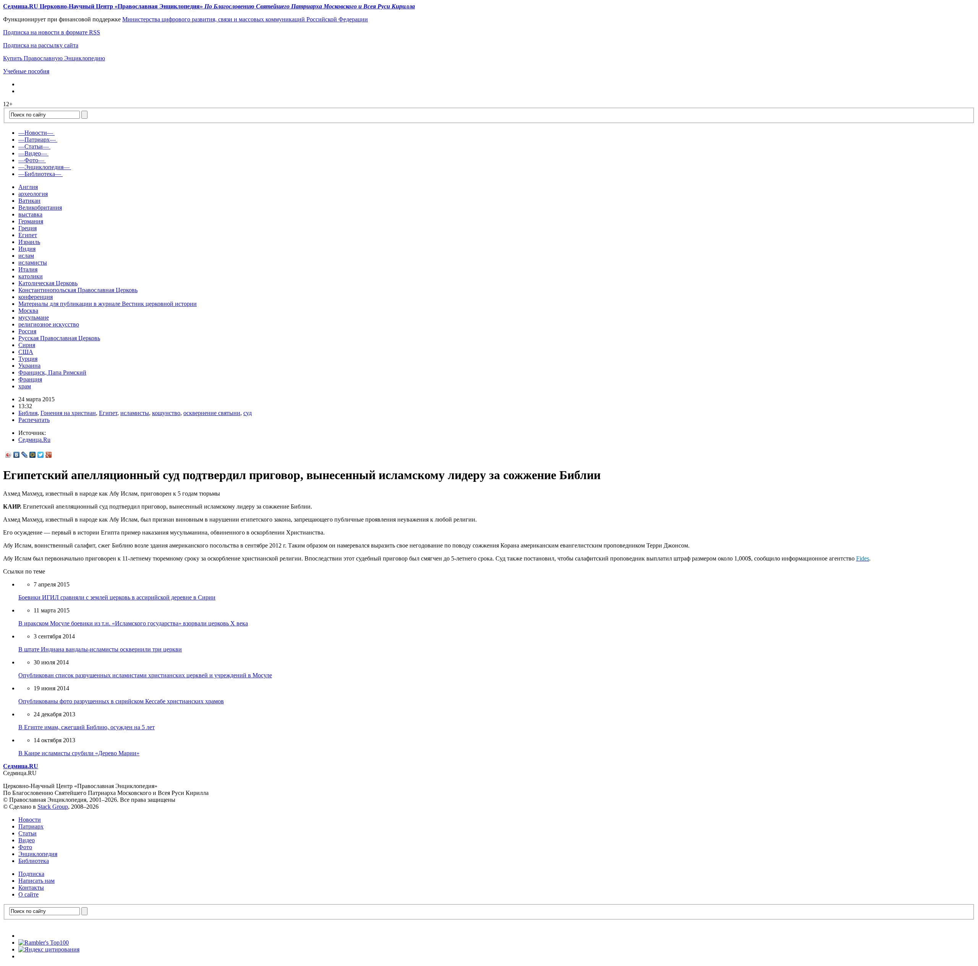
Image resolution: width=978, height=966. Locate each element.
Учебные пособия (26, 71)
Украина (29, 365)
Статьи (27, 833)
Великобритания (40, 207)
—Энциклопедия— (44, 167)
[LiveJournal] (25, 455)
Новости (29, 819)
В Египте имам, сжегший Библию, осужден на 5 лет (86, 727)
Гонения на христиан (68, 413)
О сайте (28, 894)
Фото (25, 847)
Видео (26, 840)
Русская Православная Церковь (59, 338)
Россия (27, 331)
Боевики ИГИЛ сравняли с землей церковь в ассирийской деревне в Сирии (116, 597)
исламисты (32, 262)
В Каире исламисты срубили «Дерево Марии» (78, 753)
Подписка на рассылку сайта (40, 45)
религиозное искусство (48, 324)
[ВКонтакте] (17, 455)
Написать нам (36, 880)
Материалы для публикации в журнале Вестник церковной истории (107, 303)
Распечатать (34, 420)
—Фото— (31, 160)
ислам (26, 255)
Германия (30, 221)
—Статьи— (33, 146)
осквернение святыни (211, 413)
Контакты (31, 887)
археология (33, 194)
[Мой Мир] (33, 455)
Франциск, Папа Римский (52, 372)
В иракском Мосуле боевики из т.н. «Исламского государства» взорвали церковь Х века (133, 623)
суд (247, 413)
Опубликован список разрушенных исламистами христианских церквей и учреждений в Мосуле (145, 675)
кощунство (166, 413)
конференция (35, 297)
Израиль (29, 242)
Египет (27, 235)
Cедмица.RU (20, 766)
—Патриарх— (37, 139)
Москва (28, 310)
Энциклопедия (37, 854)
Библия (27, 413)
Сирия (26, 345)
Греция (27, 228)
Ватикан (29, 200)
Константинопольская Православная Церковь (78, 290)
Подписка (31, 874)
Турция (27, 358)
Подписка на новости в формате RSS (51, 32)
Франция (30, 379)
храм (24, 386)
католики (30, 276)
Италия (27, 269)
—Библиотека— (39, 174)
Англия (28, 187)
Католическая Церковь (48, 283)
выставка (30, 214)
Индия (27, 249)
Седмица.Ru (34, 439)
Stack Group (52, 806)
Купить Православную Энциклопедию (54, 58)
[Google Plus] (49, 455)
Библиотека (33, 861)
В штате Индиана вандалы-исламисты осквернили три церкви (100, 649)
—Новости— (35, 132)
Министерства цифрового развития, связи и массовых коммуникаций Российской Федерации (245, 19)
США (25, 352)
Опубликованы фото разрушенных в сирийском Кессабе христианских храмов (121, 701)
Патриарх (31, 826)
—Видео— (32, 153)
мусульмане (33, 317)
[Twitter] (41, 455)
